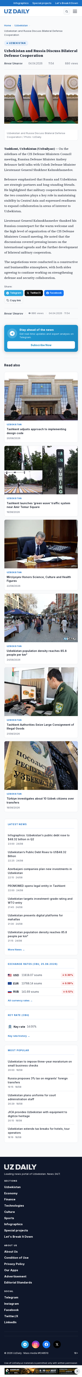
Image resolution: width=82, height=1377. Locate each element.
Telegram (15, 292)
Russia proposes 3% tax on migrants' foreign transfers (38, 1080)
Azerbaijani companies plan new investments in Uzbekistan (40, 871)
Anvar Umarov (13, 63)
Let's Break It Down (66, 3)
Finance (9, 1199)
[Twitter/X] (57, 1344)
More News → (16, 949)
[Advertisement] (41, 1371)
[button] (67, 11)
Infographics (21, 3)
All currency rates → (20, 1000)
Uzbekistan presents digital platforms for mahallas (35, 917)
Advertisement (15, 1276)
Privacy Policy (14, 1264)
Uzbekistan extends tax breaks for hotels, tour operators (39, 1130)
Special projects (41, 3)
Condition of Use (16, 1257)
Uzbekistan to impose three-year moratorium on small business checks (40, 1063)
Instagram (11, 1303)
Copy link (15, 300)
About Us (11, 1251)
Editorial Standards (18, 1282)
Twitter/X (35, 292)
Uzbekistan (21, 25)
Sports (9, 1218)
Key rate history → (19, 1035)
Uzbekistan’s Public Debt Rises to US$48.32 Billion (37, 854)
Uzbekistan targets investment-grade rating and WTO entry (40, 900)
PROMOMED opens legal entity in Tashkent (36, 885)
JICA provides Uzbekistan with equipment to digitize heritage (37, 1114)
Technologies (14, 1205)
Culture (9, 1212)
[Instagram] (35, 1344)
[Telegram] (25, 1344)
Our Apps (11, 1270)
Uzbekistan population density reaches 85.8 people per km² (37, 934)
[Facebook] (46, 1344)
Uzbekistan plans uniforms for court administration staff (32, 1097)
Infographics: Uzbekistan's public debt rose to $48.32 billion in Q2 (39, 837)
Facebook (56, 292)
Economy (11, 1193)
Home (7, 25)
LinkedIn (10, 1322)
